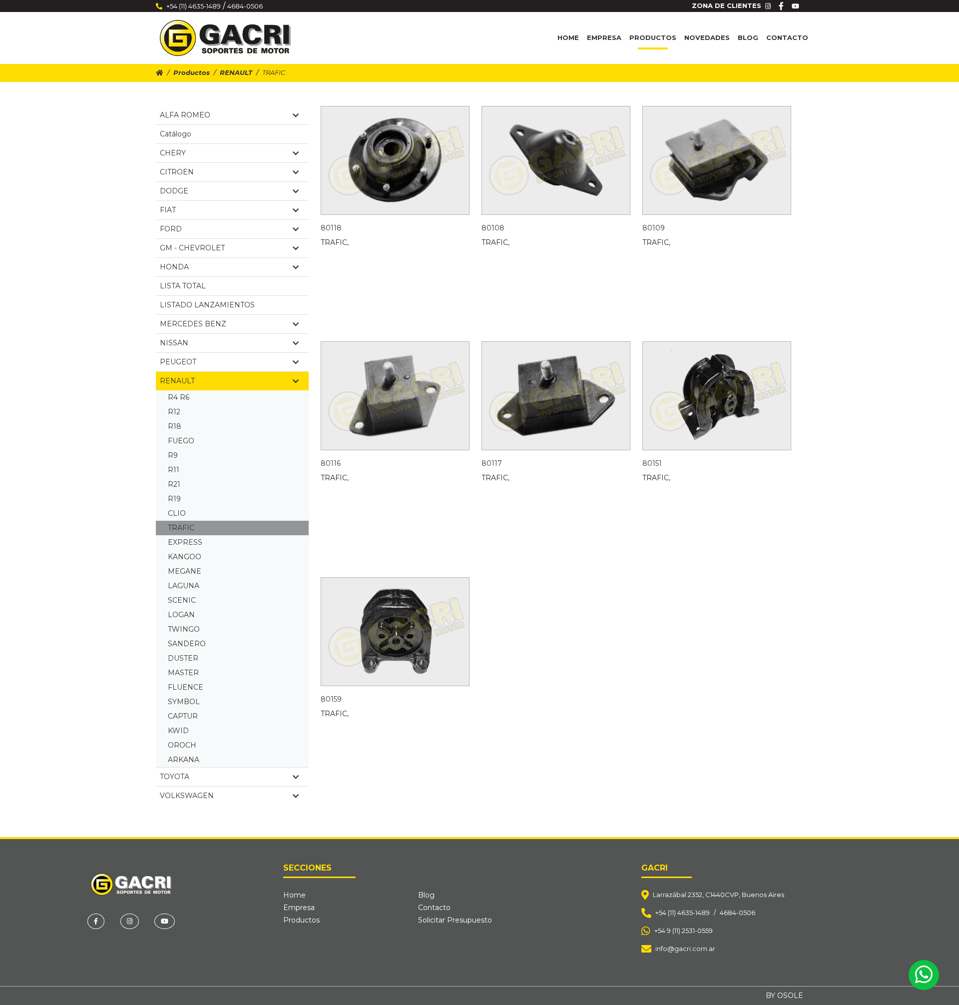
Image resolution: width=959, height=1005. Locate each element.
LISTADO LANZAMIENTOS (207, 304)
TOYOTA (174, 776)
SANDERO (187, 643)
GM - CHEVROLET (192, 247)
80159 (331, 699)
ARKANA (183, 759)
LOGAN (181, 614)
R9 (173, 455)
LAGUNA (183, 585)
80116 (331, 463)
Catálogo (175, 133)
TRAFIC (181, 527)
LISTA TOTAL (183, 285)
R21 (174, 484)
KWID (178, 730)
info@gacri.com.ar (685, 949)
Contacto (787, 37)
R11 (173, 469)
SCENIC (182, 600)
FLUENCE (185, 687)
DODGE (174, 190)
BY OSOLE (784, 995)
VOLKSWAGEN (187, 795)
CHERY (173, 152)
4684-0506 (245, 6)
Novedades (707, 37)
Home (568, 37)
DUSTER (183, 658)
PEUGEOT (178, 361)
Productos (652, 37)
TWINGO (184, 629)
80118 (331, 227)
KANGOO (184, 556)
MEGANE (184, 571)
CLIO (177, 513)
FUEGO (181, 440)
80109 (653, 227)
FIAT (168, 209)
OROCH (182, 745)
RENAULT (236, 72)
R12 (174, 411)
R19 (174, 498)
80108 (492, 227)
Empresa (604, 37)
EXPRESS (185, 542)
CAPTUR (183, 716)
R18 (174, 426)
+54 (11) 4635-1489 (193, 6)
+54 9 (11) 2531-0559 (683, 931)
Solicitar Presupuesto (455, 920)
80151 (652, 463)
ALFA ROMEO (185, 114)
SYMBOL (184, 701)
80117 (491, 463)
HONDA (174, 266)
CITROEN (177, 171)
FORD (171, 228)
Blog (748, 37)
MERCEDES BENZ (193, 323)
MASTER (183, 672)
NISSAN (174, 342)
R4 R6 (178, 397)
